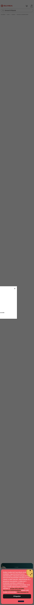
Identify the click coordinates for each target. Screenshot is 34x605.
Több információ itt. (23, 592)
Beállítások (21, 601)
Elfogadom (17, 596)
